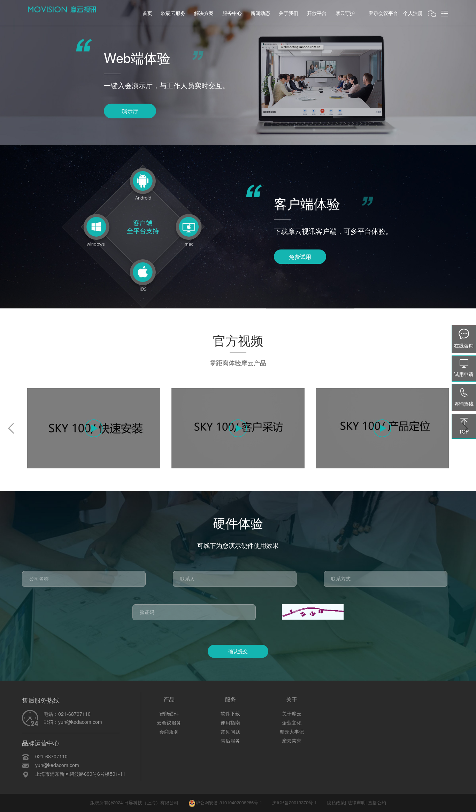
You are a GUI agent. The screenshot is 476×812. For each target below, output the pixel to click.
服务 (230, 699)
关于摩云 (291, 713)
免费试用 (300, 256)
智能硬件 (169, 713)
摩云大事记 (291, 731)
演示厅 (130, 111)
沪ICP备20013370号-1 (294, 802)
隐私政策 (336, 802)
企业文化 (291, 722)
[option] (94, 428)
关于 (291, 699)
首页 (147, 12)
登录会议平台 (383, 12)
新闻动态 (260, 12)
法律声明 (356, 802)
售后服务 (230, 740)
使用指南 (230, 722)
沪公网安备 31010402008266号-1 (228, 802)
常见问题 (230, 731)
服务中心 (232, 12)
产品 (169, 699)
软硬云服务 (173, 12)
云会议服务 (169, 722)
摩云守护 (345, 12)
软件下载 (230, 713)
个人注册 (413, 12)
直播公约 (377, 802)
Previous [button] (11, 428)
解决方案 (204, 12)
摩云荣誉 (291, 740)
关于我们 (288, 12)
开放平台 (317, 12)
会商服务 (169, 731)
